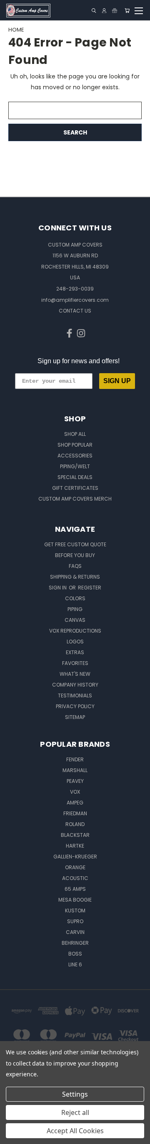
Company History (75, 684)
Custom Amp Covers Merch (75, 498)
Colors (75, 598)
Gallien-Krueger (75, 856)
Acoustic (75, 878)
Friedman (75, 813)
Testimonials (75, 695)
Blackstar (75, 834)
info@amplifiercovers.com (75, 299)
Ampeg (75, 802)
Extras (75, 652)
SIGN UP (117, 380)
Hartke (75, 845)
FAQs (75, 566)
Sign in (58, 587)
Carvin (75, 932)
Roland (75, 824)
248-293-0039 (75, 288)
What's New (75, 673)
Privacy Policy (75, 706)
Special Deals (75, 477)
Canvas (75, 619)
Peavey (75, 781)
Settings (75, 1094)
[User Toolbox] (104, 10)
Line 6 (75, 964)
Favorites (75, 663)
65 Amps (75, 888)
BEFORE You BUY (75, 555)
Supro (75, 921)
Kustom (75, 910)
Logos (75, 641)
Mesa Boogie (75, 899)
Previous (13, 1135)
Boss (75, 953)
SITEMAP (75, 717)
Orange (75, 867)
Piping (75, 609)
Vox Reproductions (75, 630)
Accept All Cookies (75, 1130)
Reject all (75, 1112)
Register (89, 587)
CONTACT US (75, 310)
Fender (75, 759)
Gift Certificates (75, 487)
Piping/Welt (75, 466)
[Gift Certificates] (114, 10)
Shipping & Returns (75, 576)
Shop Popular (75, 444)
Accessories (75, 455)
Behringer (75, 942)
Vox (75, 791)
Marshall (75, 770)
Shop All (75, 434)
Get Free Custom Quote (75, 544)
